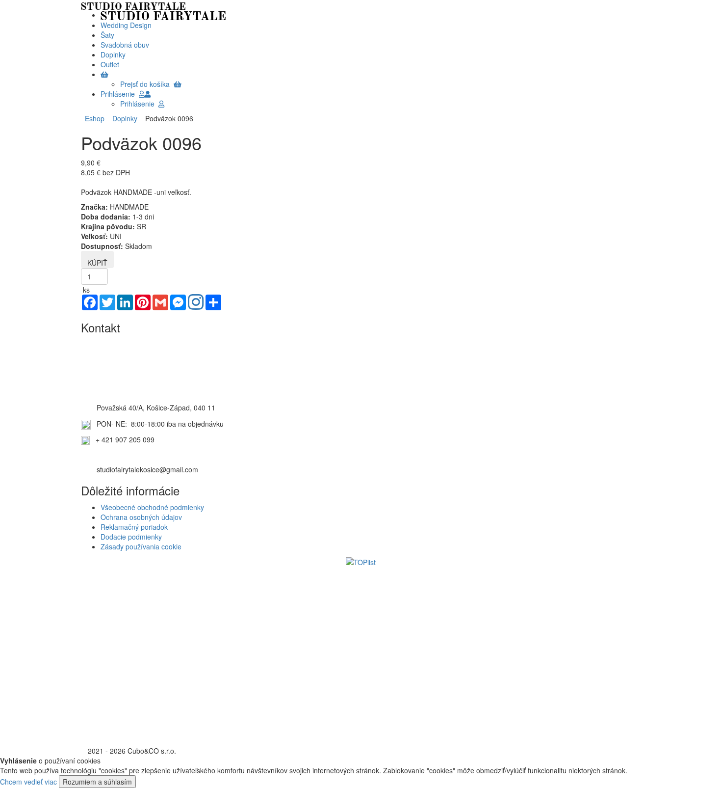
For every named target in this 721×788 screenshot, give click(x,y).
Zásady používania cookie (141, 546)
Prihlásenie (120, 94)
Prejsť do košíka (147, 84)
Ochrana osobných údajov (141, 517)
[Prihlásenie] (148, 94)
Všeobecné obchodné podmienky (152, 507)
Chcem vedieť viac (28, 782)
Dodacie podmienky (131, 537)
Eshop (94, 118)
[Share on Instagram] (196, 303)
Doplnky (122, 118)
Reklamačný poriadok (134, 527)
